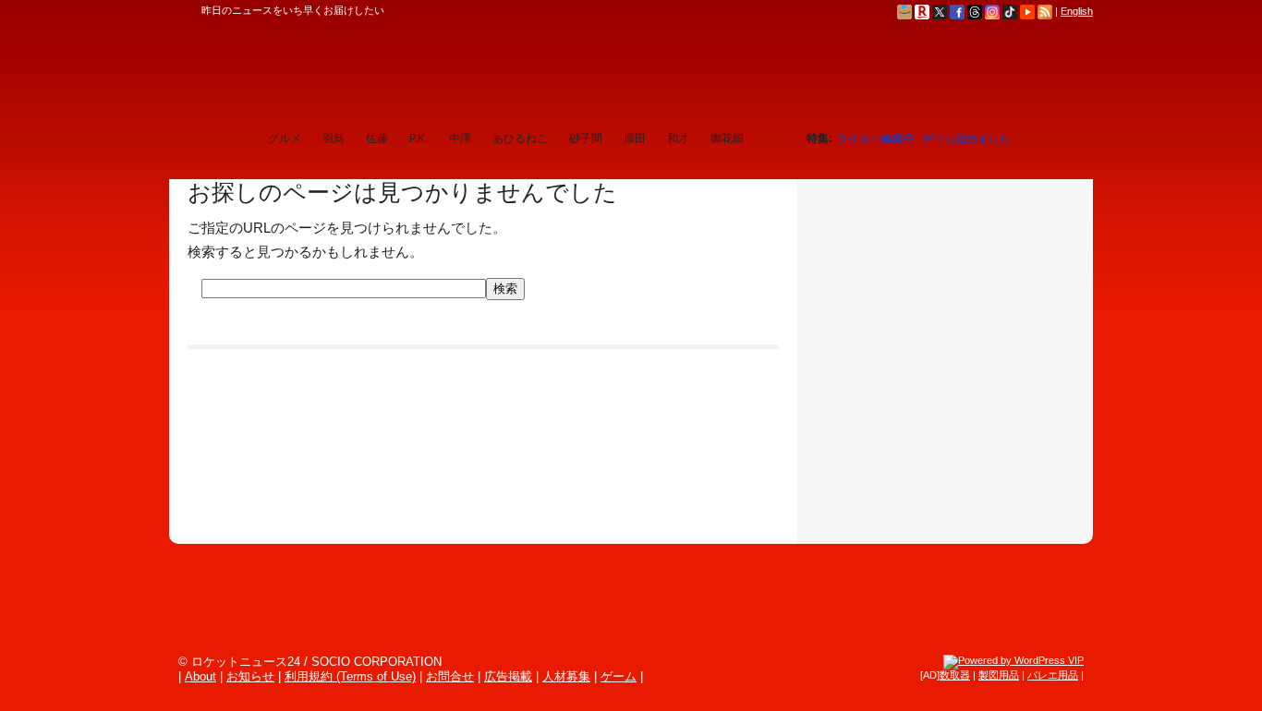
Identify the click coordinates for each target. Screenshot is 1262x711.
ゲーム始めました (966, 138)
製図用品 (998, 675)
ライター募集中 (876, 138)
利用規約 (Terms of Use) (350, 676)
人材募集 (566, 676)
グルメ (284, 138)
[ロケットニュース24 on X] (939, 11)
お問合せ (450, 676)
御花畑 (727, 138)
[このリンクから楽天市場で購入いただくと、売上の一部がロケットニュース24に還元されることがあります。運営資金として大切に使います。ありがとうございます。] (922, 11)
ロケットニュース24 (386, 69)
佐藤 (377, 138)
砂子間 (585, 138)
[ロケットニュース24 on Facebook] (957, 11)
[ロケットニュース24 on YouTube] (1027, 11)
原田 (635, 138)
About (200, 676)
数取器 (955, 675)
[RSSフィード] (1045, 11)
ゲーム (619, 676)
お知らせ (250, 676)
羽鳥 (333, 138)
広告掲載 (508, 676)
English (1077, 11)
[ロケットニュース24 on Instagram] (992, 11)
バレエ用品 (1052, 675)
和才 (678, 138)
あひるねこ (520, 138)
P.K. (418, 138)
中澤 (460, 138)
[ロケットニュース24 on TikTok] (1009, 11)
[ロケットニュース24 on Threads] (974, 11)
